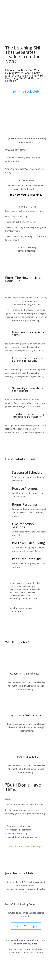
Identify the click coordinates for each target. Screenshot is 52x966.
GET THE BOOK (18, 19)
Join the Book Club (26, 91)
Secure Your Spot (26, 926)
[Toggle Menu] (48, 4)
